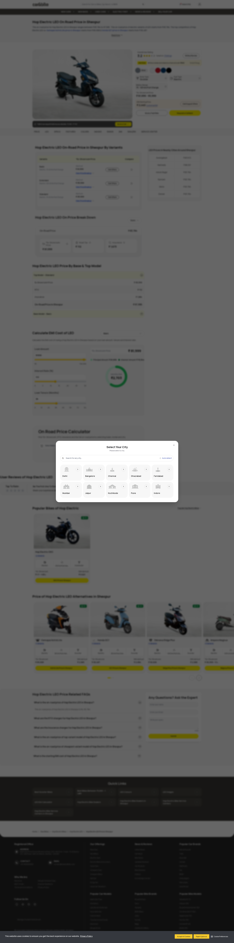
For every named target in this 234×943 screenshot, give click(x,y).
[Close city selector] (174, 445)
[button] (219, 936)
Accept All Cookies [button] (183, 936)
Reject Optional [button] (201, 936)
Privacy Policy (86, 936)
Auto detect (167, 458)
